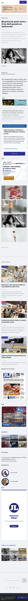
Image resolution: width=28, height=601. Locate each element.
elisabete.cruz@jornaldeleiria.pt (8, 74)
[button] (4, 57)
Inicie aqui (14, 148)
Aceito (22, 597)
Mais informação (9, 599)
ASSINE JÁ (14, 153)
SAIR (23, 2)
